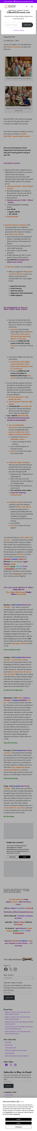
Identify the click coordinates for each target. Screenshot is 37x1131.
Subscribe (27, 25)
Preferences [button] (16, 1114)
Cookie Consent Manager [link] (9, 1101)
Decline (18, 1123)
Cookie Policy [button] (9, 1112)
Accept (18, 1119)
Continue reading (18, 30)
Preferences (18, 1127)
